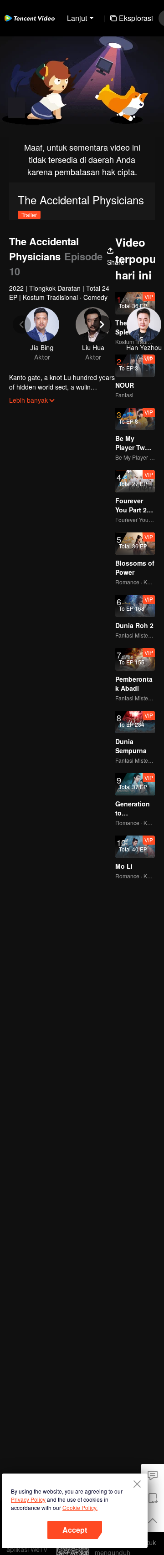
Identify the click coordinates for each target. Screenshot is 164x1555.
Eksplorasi (136, 18)
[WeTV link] (30, 18)
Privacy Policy (28, 1499)
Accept (74, 1530)
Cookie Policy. (79, 1507)
